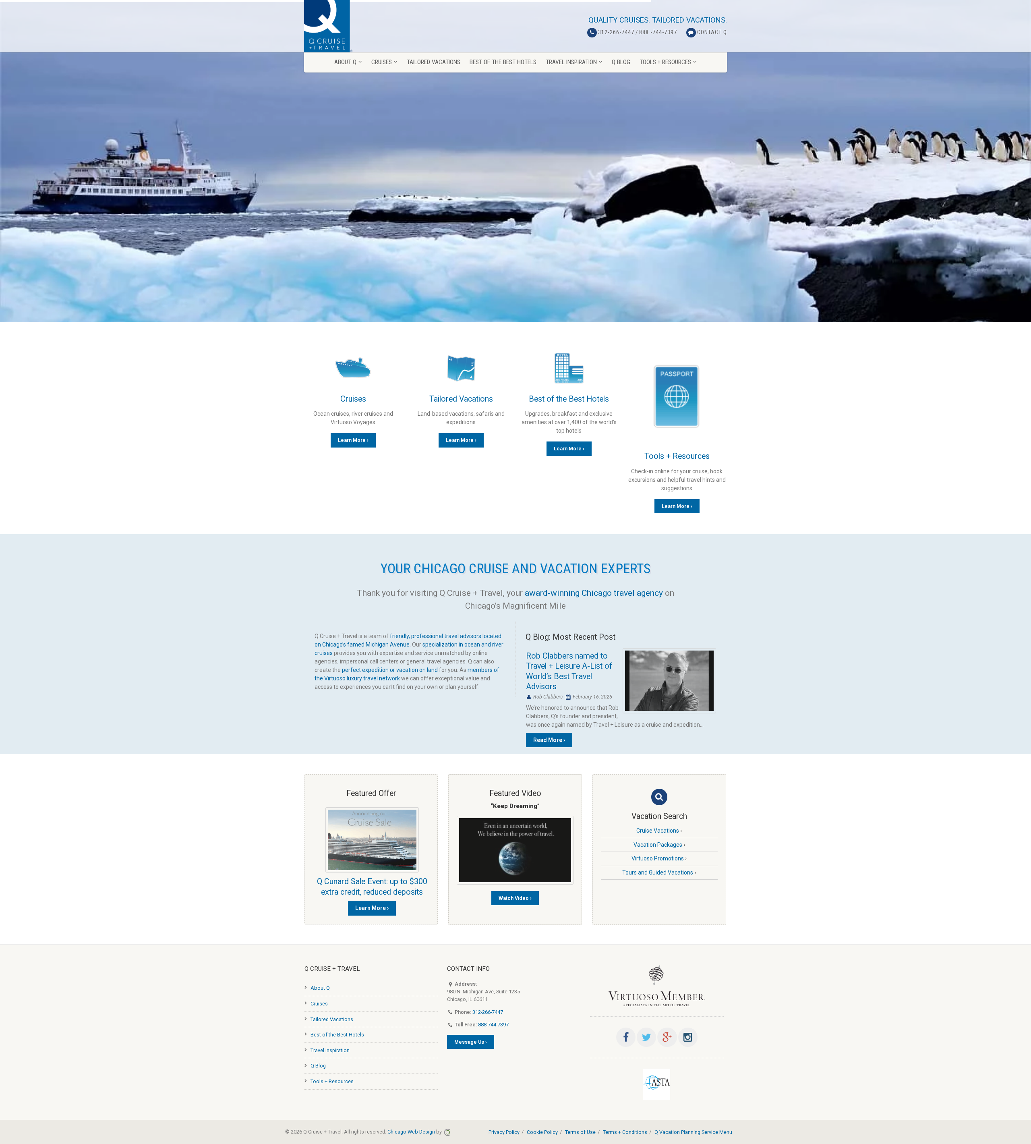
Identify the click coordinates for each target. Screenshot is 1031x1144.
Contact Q (712, 32)
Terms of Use (580, 1132)
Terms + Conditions (625, 1132)
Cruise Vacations (657, 830)
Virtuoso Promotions (657, 858)
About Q (320, 988)
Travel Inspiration (330, 1050)
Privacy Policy (504, 1132)
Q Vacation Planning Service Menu (693, 1132)
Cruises (353, 399)
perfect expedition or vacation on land (390, 670)
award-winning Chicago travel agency (594, 593)
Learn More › (353, 440)
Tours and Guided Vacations (657, 872)
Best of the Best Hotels (569, 399)
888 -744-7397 (658, 32)
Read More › (549, 740)
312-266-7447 (616, 32)
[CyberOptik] (447, 1132)
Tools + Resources (677, 456)
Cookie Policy (542, 1132)
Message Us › (470, 1042)
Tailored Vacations (461, 399)
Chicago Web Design (411, 1132)
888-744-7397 (493, 1025)
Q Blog (318, 1066)
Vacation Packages (658, 844)
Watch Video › (515, 898)
